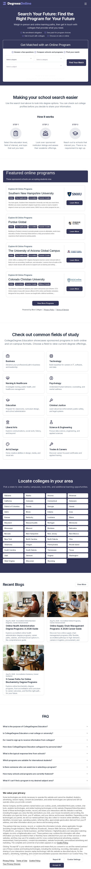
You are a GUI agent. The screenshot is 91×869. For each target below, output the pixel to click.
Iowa (71, 512)
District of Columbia (11, 506)
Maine (71, 517)
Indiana (50, 512)
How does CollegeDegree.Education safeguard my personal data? (32, 747)
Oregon (29, 545)
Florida (28, 506)
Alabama (7, 495)
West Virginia (9, 561)
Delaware (73, 501)
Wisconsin (30, 561)
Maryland (8, 523)
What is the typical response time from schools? (24, 753)
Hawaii (71, 506)
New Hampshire (32, 534)
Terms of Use (21, 861)
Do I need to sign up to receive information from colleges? (29, 740)
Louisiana (51, 517)
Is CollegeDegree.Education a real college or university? (28, 733)
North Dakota (53, 539)
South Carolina (10, 550)
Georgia (51, 506)
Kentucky (29, 517)
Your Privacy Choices (11, 864)
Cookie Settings (73, 859)
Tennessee (52, 550)
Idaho (6, 512)
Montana (51, 528)
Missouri (29, 528)
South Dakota (31, 550)
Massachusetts (31, 523)
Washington (73, 555)
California (8, 501)
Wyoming (51, 561)
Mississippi (8, 528)
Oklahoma (8, 545)
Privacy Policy (8, 861)
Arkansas (72, 495)
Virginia (50, 555)
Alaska (28, 495)
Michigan (51, 523)
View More (81, 584)
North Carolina (31, 539)
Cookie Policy (62, 843)
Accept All (57, 865)
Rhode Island (74, 545)
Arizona (50, 495)
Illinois (28, 512)
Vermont (29, 555)
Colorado (29, 501)
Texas (71, 550)
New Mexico (74, 534)
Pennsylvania (53, 545)
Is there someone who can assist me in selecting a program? (30, 767)
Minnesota (73, 523)
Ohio (71, 539)
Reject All (57, 859)
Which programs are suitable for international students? (27, 760)
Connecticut (52, 501)
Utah (6, 555)
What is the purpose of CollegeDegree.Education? (25, 726)
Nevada (7, 534)
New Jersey (52, 534)
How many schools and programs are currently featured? (28, 774)
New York (8, 539)
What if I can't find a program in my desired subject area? (28, 780)
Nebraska (73, 528)
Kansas (7, 517)
